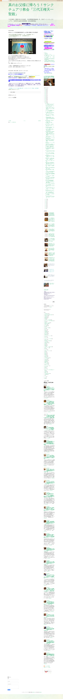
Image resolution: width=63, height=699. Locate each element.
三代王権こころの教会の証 (48, 346)
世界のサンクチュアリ (47, 350)
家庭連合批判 (46, 323)
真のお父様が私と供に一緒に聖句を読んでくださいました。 (49, 190)
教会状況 (46, 366)
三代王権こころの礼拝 (47, 319)
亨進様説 (46, 371)
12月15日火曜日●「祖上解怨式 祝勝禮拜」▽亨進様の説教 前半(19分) (49, 140)
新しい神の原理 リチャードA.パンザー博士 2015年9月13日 (49, 104)
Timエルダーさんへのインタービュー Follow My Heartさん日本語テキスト (50, 151)
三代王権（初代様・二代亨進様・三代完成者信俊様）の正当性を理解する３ (51, 275)
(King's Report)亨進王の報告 (48, 314)
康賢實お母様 (46, 342)
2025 (45, 90)
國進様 (45, 344)
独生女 (45, 352)
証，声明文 (46, 325)
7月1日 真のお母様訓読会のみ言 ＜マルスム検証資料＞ (49, 110)
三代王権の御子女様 (47, 373)
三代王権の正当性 (47, 357)
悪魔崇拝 (46, 361)
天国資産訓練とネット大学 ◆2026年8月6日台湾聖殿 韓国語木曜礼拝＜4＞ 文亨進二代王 (49, 549)
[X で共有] (12, 92)
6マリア (46, 368)
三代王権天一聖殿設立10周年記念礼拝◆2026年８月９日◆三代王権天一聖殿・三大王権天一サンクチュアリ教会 (50, 61)
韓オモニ (46, 329)
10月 (46, 200)
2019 (45, 97)
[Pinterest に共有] (14, 92)
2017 (45, 99)
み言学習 (46, 355)
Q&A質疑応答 (46, 360)
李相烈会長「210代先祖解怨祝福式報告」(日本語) (50, 168)
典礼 (45, 328)
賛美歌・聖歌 (46, 362)
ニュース (46, 349)
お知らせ (46, 324)
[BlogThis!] (11, 92)
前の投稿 (39, 120)
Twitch (46, 44)
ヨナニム (46, 337)
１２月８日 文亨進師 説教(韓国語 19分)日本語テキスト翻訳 (49, 171)
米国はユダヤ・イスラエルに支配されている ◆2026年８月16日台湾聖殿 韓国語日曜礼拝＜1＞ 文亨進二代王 (52, 244)
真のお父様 (46, 333)
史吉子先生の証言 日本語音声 (49, 124)
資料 (45, 367)
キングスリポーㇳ (50, 44)
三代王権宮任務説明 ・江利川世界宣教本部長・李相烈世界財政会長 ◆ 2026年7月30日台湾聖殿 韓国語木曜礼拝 (52, 214)
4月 (45, 207)
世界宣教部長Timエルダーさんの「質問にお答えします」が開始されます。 (49, 156)
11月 (46, 199)
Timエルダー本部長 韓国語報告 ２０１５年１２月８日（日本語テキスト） (50, 154)
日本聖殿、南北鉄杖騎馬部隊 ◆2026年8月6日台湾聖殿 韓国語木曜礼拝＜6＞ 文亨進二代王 (49, 522)
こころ (45, 376)
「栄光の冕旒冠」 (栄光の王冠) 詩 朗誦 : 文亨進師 (49, 182)
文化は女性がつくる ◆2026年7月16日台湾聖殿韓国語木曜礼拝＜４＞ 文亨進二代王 (49, 629)
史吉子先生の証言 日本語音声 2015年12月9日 (49, 120)
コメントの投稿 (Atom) (13, 122)
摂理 (45, 326)
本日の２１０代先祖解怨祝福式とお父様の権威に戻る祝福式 (49, 180)
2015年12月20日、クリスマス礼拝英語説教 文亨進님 (50, 138)
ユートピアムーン (47, 365)
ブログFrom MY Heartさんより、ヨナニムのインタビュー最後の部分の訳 (50, 188)
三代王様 (46, 341)
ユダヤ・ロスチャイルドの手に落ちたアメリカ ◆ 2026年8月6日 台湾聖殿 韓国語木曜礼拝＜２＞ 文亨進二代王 (49, 576)
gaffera (33, 692)
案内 (45, 348)
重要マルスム (46, 364)
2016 (45, 100)
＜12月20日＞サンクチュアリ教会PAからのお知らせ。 (49, 136)
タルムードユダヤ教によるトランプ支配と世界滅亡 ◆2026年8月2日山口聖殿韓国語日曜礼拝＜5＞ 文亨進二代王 (51, 225)
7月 (45, 203)
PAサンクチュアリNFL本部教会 (49, 320)
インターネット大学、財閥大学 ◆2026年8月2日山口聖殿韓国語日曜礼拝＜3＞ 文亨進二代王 (51, 249)
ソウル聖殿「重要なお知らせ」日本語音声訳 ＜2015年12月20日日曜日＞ (49, 134)
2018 (45, 98)
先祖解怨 (46, 359)
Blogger (40, 692)
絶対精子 (46, 356)
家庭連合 (46, 339)
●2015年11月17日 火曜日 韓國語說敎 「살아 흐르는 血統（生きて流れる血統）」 (50, 178)
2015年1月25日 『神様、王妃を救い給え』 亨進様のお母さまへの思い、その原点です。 (49, 159)
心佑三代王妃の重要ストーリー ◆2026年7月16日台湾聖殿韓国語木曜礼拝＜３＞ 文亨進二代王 (49, 642)
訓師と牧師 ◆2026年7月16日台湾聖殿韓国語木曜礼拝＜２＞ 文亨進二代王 (50, 655)
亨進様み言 (46, 315)
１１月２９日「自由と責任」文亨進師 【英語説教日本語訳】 (49, 192)
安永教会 (46, 332)
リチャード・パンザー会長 (48, 338)
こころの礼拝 (46, 363)
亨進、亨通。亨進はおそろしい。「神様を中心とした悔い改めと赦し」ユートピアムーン (49, 113)
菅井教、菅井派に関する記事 (48, 73)
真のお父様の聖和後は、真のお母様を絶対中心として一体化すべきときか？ (49, 149)
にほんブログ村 (23, 75)
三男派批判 (46, 374)
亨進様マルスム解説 (47, 322)
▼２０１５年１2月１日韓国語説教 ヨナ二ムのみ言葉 (50, 184)
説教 (45, 321)
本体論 (45, 330)
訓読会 (45, 336)
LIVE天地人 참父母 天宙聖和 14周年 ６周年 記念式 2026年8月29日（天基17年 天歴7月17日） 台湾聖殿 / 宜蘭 (52, 235)
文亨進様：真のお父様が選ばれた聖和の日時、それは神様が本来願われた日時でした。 (49, 163)
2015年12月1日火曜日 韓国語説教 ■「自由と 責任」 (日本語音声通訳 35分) (50, 174)
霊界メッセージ (47, 347)
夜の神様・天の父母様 (47, 340)
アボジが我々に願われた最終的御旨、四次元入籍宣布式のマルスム (49, 280)
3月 (45, 208)
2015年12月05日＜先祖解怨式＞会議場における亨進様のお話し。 (50, 144)
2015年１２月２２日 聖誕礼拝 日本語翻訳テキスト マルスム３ (49, 115)
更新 (45, 378)
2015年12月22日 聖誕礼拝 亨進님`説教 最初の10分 (49, 127)
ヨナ (45, 377)
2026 (45, 89)
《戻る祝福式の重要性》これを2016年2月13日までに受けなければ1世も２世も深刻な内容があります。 (50, 118)
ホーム (24, 120)
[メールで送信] (10, 92)
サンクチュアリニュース (48, 335)
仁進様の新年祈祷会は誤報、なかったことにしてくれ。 (49, 106)
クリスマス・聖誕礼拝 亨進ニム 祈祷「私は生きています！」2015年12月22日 (50, 130)
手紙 (45, 343)
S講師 (45, 345)
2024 (45, 91)
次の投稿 (10, 120)
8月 (45, 202)
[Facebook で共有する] (13, 92)
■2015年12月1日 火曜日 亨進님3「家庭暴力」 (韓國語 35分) (49, 146)
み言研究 (46, 316)
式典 (45, 318)
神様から (46, 372)
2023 (45, 92)
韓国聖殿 (46, 317)
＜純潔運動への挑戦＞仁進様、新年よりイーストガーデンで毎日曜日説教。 (49, 108)
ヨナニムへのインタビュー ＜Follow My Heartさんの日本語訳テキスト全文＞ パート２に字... (49, 196)
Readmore (49, 411)
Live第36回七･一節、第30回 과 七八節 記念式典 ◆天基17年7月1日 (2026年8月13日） (49, 616)
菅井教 (45, 354)
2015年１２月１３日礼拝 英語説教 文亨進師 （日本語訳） (49, 166)
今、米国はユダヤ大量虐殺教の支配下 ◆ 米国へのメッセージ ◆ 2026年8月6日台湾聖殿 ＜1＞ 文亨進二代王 (49, 589)
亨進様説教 (46, 313)
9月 (45, 201)
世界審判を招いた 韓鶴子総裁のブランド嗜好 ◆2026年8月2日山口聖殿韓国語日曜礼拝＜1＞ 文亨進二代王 (52, 254)
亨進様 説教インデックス (48, 54)
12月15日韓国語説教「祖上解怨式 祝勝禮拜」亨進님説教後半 (49, 132)
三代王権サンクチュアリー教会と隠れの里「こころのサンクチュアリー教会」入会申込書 (23, 88)
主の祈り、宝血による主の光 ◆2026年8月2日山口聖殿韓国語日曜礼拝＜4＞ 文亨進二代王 (51, 230)
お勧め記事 (46, 53)
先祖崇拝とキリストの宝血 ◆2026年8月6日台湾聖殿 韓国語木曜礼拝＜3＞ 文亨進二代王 (49, 562)
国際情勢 (46, 334)
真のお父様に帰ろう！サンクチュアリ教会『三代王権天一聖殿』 (31, 9)
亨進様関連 (46, 331)
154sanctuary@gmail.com (49, 33)
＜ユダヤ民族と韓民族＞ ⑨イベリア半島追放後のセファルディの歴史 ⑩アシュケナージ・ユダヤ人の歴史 (51, 240)
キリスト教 (46, 358)
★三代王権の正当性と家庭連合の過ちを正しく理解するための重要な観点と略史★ (49, 77)
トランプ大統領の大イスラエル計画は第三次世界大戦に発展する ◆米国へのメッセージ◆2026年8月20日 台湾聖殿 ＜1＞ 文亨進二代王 (50, 220)
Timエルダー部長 (47, 327)
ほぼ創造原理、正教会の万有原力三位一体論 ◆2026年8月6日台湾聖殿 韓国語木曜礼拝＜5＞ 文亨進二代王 (49, 536)
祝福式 (45, 353)
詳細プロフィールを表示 (47, 667)
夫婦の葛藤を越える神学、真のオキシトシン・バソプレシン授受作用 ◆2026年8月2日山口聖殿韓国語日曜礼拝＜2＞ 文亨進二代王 (51, 259)
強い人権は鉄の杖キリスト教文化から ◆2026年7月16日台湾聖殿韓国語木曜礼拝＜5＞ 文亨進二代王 (49, 603)
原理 (45, 351)
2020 (45, 96)
